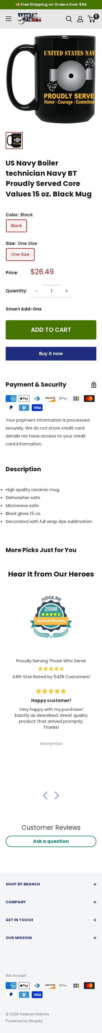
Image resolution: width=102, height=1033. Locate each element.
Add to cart (51, 330)
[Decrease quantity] (36, 291)
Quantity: (16, 291)
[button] (47, 795)
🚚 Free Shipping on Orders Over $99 (51, 4)
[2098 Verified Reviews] (51, 639)
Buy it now (51, 353)
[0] (91, 19)
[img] (51, 669)
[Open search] (69, 19)
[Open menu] (8, 18)
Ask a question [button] (51, 841)
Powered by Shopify (24, 1021)
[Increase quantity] (67, 291)
